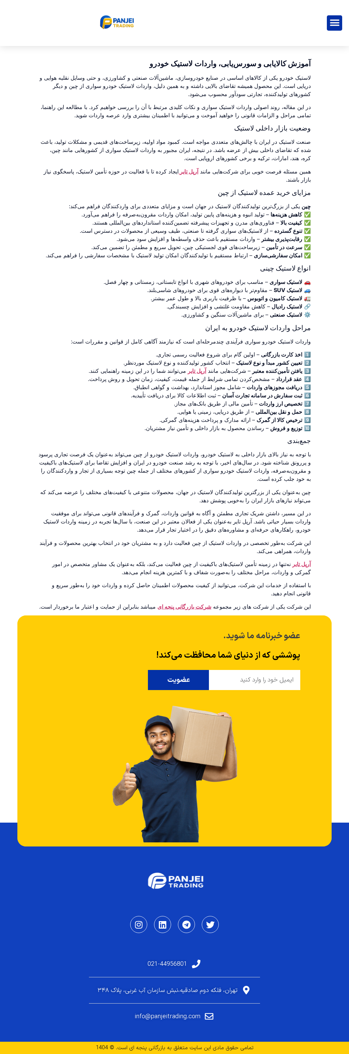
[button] (334, 23)
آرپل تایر (188, 171)
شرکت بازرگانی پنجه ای (184, 606)
